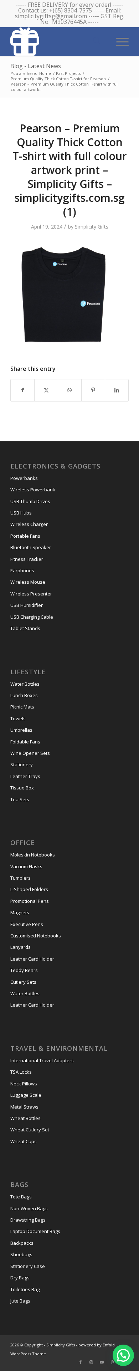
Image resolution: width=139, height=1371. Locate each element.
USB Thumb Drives (30, 501)
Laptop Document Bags (35, 1231)
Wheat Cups (23, 1141)
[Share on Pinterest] (93, 390)
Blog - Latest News (35, 66)
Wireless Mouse (27, 582)
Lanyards (20, 947)
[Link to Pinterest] (112, 1362)
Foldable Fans (25, 741)
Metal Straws (24, 1107)
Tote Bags (21, 1196)
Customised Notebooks (35, 935)
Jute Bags (20, 1301)
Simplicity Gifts (91, 226)
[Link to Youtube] (102, 1362)
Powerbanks (24, 478)
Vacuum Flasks (26, 866)
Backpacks (22, 1243)
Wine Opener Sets (30, 753)
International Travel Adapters (42, 1060)
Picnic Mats (22, 707)
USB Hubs (21, 513)
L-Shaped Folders (29, 889)
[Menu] (119, 41)
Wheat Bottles (25, 1118)
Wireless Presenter (31, 593)
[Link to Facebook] (80, 1362)
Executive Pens (26, 924)
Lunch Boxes (24, 695)
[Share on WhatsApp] (69, 390)
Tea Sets (19, 799)
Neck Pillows (23, 1083)
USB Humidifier (26, 605)
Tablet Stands (25, 628)
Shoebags (21, 1254)
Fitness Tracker (26, 559)
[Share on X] (46, 390)
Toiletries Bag (25, 1289)
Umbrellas (21, 730)
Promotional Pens (29, 901)
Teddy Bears (24, 970)
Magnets (19, 912)
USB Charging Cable (31, 617)
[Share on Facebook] (22, 390)
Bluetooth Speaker (30, 547)
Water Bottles (25, 684)
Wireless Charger (29, 524)
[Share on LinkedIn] (116, 390)
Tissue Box (22, 787)
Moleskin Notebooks (32, 854)
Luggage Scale (25, 1095)
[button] (123, 1355)
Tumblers (20, 878)
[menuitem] (119, 41)
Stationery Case (27, 1266)
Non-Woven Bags (29, 1208)
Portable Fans (25, 536)
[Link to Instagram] (91, 1362)
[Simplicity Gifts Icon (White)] (57, 41)
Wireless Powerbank (32, 489)
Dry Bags (20, 1277)
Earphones (22, 570)
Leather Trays (25, 776)
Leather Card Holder (32, 959)
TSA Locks (21, 1072)
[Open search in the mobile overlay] (96, 41)
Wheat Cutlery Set (29, 1129)
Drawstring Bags (28, 1220)
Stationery (21, 764)
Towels (18, 718)
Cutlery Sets (23, 982)
